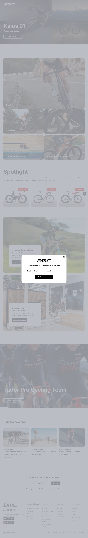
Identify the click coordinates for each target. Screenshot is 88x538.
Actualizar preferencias (44, 277)
